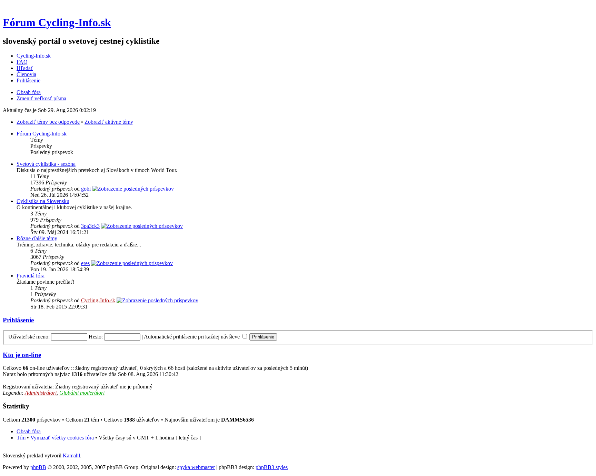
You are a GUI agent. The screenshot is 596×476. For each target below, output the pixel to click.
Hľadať (25, 68)
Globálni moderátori (82, 393)
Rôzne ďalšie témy (37, 238)
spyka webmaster (196, 467)
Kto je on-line (22, 354)
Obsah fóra (29, 92)
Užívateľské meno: (29, 337)
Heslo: (96, 337)
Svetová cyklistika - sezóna (46, 164)
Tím (21, 437)
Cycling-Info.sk (34, 56)
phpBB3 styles (272, 467)
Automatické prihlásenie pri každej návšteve (192, 337)
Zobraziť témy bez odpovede (48, 122)
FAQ (22, 62)
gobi (86, 189)
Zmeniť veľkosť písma (41, 98)
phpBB (38, 467)
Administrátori (41, 393)
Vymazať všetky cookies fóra (62, 437)
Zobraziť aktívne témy (109, 122)
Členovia (26, 74)
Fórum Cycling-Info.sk (57, 22)
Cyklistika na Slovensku (43, 201)
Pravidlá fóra (30, 275)
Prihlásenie (28, 80)
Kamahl (71, 455)
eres (85, 263)
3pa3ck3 (90, 226)
